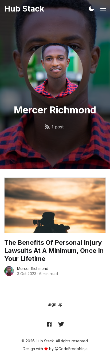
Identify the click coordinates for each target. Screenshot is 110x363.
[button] (91, 8)
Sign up (55, 304)
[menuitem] (55, 304)
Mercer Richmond (32, 268)
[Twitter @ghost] (61, 323)
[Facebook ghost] (49, 323)
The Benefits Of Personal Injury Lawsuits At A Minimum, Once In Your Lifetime (54, 250)
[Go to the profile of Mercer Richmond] (9, 271)
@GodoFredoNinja (71, 348)
